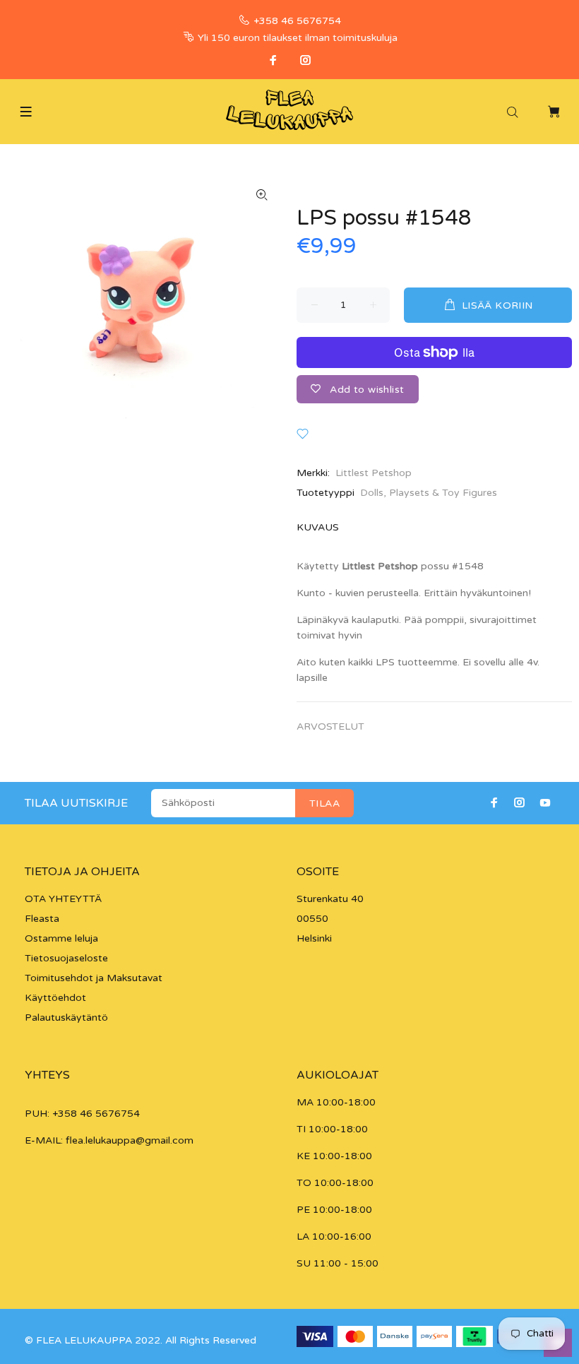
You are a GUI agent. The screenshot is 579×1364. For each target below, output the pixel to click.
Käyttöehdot (55, 998)
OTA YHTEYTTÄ (63, 899)
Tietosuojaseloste (66, 958)
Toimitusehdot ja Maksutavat (93, 978)
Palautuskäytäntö (66, 1018)
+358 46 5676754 (297, 21)
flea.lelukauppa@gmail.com (129, 1140)
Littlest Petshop (373, 473)
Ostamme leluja (61, 938)
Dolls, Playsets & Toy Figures (428, 493)
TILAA (324, 803)
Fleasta (42, 919)
